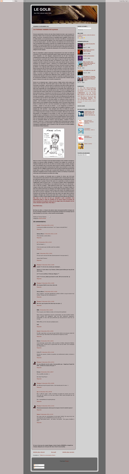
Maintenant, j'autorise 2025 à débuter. (88, 50)
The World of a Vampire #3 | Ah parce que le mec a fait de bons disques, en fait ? (89, 78)
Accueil (53, 452)
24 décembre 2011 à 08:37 (47, 372)
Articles (37, 465)
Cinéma (82, 89)
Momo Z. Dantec (88, 143)
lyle (38, 391)
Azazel (38, 331)
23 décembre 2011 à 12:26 (47, 225)
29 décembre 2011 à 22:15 (46, 414)
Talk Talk (80, 99)
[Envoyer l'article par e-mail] (49, 216)
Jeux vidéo (93, 91)
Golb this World (42, 218)
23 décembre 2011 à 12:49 (45, 242)
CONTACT (80, 36)
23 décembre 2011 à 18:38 (46, 310)
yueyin (38, 225)
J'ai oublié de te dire (86, 91)
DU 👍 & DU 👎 (81, 37)
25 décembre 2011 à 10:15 (47, 405)
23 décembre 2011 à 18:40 (47, 331)
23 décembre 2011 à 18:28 (47, 264)
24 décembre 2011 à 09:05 (47, 383)
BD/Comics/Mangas (91, 88)
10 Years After (82, 88)
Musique (84, 98)
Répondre (39, 229)
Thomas (39, 264)
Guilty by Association (88, 55)
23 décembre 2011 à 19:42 (47, 352)
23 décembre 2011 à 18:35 (50, 291)
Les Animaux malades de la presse (45, 29)
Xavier (38, 414)
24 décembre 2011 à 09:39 (45, 391)
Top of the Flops (86, 99)
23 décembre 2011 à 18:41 (47, 341)
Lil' (37, 242)
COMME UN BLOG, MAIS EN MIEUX (86, 35)
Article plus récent (39, 452)
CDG (79, 89)
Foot (86, 89)
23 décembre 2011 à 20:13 (47, 362)
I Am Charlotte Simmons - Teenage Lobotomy (89, 122)
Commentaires (38, 467)
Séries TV (92, 98)
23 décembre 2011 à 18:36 (47, 301)
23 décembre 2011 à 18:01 (45, 253)
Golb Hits (90, 89)
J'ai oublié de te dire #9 (89, 70)
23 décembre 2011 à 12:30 (50, 233)
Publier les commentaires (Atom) (47, 455)
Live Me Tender (91, 93)
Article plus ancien (68, 452)
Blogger (67, 461)
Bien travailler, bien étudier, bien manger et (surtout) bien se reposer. (89, 63)
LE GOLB (42, 9)
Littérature (81, 93)
